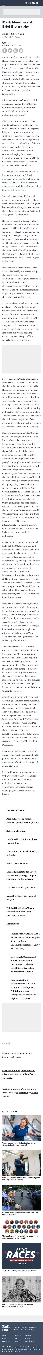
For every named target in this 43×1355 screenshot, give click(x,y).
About (4, 1336)
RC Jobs (27, 1338)
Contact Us (17, 1336)
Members (7, 43)
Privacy (16, 1338)
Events (4, 1338)
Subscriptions (29, 1341)
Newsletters (6, 1341)
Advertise (28, 1336)
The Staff (16, 1341)
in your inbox (22, 1093)
